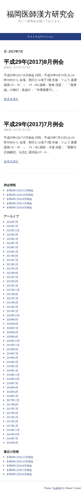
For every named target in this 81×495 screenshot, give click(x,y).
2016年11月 (13, 430)
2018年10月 (13, 379)
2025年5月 (12, 234)
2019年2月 (12, 366)
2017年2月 (12, 421)
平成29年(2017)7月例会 (34, 124)
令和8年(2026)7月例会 (19, 203)
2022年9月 (12, 273)
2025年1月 (12, 239)
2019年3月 (12, 362)
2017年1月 (12, 425)
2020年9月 (12, 319)
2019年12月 (13, 341)
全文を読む (11, 99)
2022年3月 (12, 285)
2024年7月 (12, 243)
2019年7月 (12, 353)
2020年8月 (12, 323)
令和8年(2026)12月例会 (19, 190)
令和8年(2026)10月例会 (19, 194)
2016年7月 (12, 438)
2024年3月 (12, 247)
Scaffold (57, 488)
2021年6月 (12, 302)
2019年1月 (12, 370)
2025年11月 (13, 230)
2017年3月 (12, 417)
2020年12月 (13, 315)
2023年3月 (12, 264)
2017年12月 (13, 400)
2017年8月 (12, 404)
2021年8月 (12, 294)
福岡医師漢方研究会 (40, 14)
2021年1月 (12, 311)
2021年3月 (12, 307)
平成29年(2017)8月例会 (34, 62)
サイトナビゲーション (40, 36)
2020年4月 (12, 336)
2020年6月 (12, 332)
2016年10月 (13, 434)
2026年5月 (12, 222)
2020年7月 (12, 328)
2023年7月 (12, 260)
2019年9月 (12, 349)
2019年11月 (13, 345)
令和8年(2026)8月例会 (19, 199)
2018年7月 (12, 383)
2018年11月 (13, 374)
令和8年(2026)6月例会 (19, 207)
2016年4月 (12, 442)
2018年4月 (12, 392)
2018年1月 (12, 396)
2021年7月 (12, 298)
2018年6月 (12, 387)
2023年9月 (12, 256)
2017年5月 (12, 413)
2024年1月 (12, 251)
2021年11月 (13, 290)
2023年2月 (12, 268)
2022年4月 (12, 281)
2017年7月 (12, 408)
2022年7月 (12, 277)
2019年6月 (12, 357)
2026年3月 (12, 226)
